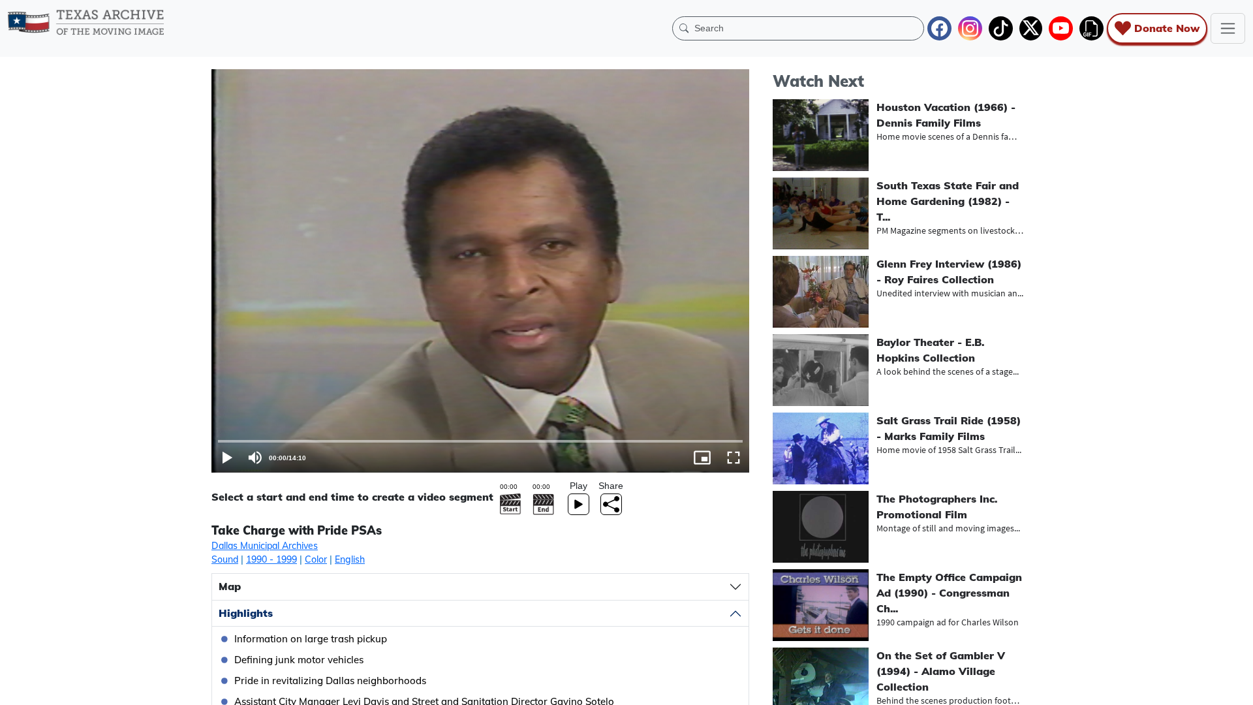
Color (316, 559)
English (350, 559)
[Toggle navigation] (1228, 28)
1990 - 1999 (271, 559)
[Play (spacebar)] (227, 457)
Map (230, 586)
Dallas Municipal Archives (264, 546)
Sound (224, 559)
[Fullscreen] (733, 457)
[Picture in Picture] (702, 457)
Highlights (246, 612)
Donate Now (1166, 28)
